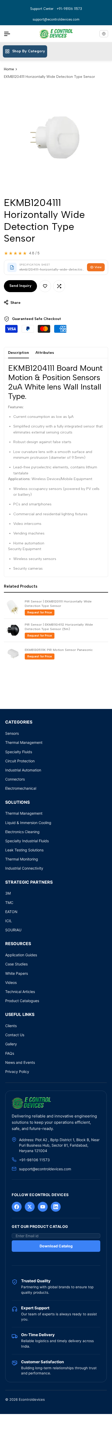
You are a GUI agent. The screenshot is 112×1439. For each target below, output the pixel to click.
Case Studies (16, 964)
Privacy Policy (17, 1071)
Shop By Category (28, 51)
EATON (11, 911)
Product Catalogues (22, 1000)
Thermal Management (23, 742)
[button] (45, 286)
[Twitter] (30, 1207)
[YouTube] (43, 1207)
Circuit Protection (20, 761)
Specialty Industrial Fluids (27, 841)
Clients (11, 1025)
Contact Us (14, 1035)
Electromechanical (20, 788)
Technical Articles (20, 991)
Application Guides (21, 955)
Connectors (15, 779)
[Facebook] (17, 1207)
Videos (11, 982)
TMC (9, 902)
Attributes (44, 352)
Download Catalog (56, 1246)
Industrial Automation (23, 770)
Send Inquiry (20, 286)
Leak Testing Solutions (24, 850)
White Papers (16, 973)
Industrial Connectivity (24, 868)
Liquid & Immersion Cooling (28, 822)
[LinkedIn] (56, 1207)
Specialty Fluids (18, 752)
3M (8, 893)
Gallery (11, 1044)
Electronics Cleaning (22, 832)
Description (18, 352)
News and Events (20, 1062)
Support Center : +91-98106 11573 (56, 9)
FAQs (9, 1053)
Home (9, 69)
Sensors (12, 733)
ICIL (8, 921)
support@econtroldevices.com (56, 19)
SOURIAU (13, 930)
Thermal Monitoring (21, 859)
